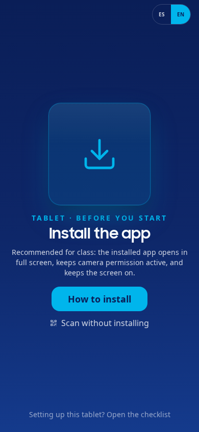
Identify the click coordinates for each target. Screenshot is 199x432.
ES (162, 14)
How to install (99, 299)
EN (180, 14)
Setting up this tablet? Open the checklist (99, 414)
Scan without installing (105, 323)
